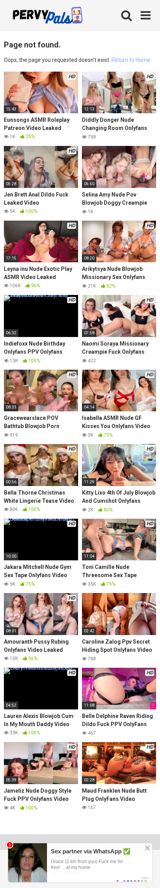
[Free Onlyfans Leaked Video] (47, 16)
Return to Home (130, 60)
